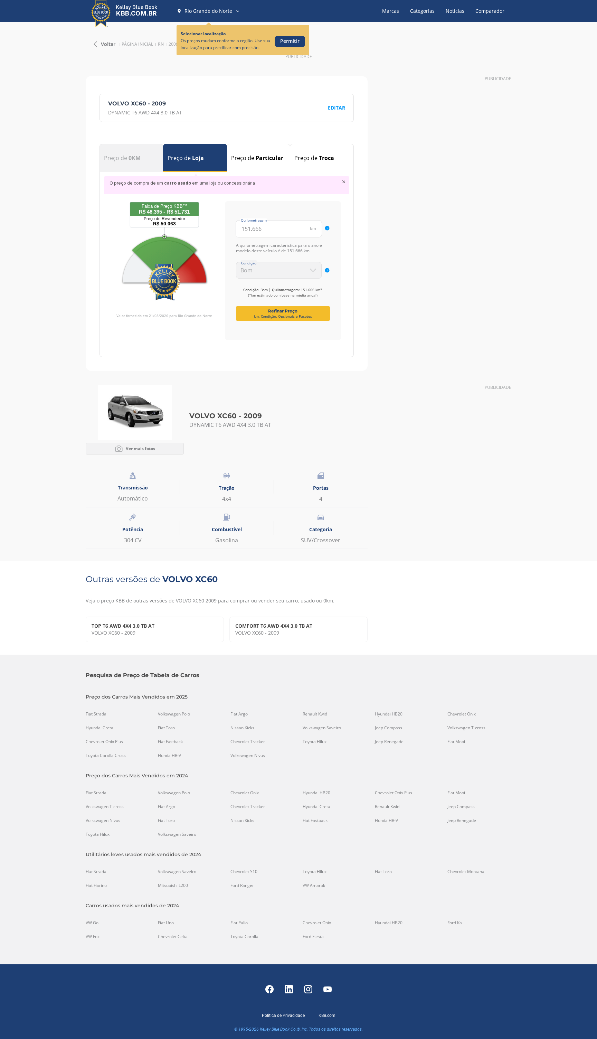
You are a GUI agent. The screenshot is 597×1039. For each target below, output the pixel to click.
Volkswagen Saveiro (322, 728)
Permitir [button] (290, 41)
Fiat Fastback (170, 742)
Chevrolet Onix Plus (104, 742)
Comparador (489, 11)
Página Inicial (137, 44)
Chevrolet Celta (173, 936)
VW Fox (93, 936)
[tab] (131, 158)
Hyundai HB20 (388, 714)
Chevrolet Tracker (247, 742)
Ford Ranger (242, 885)
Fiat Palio (239, 923)
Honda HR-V (169, 755)
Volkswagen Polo (174, 714)
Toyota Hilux (314, 742)
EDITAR (336, 107)
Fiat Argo (239, 714)
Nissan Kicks (242, 728)
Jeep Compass (388, 728)
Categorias (422, 11)
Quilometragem (254, 220)
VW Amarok (314, 885)
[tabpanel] (226, 258)
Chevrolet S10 (243, 871)
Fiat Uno (166, 923)
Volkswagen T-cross (466, 728)
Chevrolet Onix (461, 714)
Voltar (108, 44)
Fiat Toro (166, 728)
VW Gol (93, 923)
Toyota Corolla (244, 936)
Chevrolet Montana (465, 871)
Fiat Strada (96, 714)
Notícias (455, 11)
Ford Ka (454, 923)
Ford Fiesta (313, 936)
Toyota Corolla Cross (106, 755)
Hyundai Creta (99, 728)
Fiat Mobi (456, 742)
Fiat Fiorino (96, 885)
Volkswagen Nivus (247, 755)
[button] (208, 11)
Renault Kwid (315, 714)
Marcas (390, 11)
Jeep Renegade (389, 742)
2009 (173, 44)
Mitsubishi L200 (173, 885)
